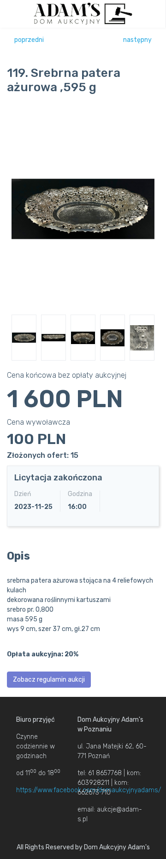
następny (137, 40)
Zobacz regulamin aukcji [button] (49, 680)
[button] (18, 208)
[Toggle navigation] (155, 14)
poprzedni (29, 40)
